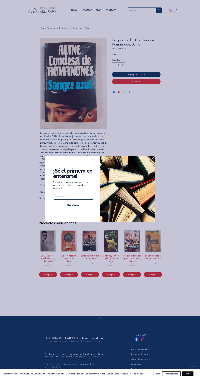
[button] (153, 158)
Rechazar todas (171, 373)
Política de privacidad (136, 373)
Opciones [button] (156, 373)
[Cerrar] (196, 373)
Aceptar (187, 373)
